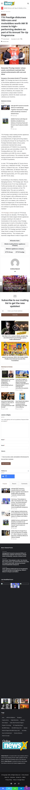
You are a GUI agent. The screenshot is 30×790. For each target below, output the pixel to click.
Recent (14, 483)
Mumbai (25, 727)
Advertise (12, 777)
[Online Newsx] (9, 3)
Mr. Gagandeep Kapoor (18, 725)
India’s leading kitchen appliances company (15, 244)
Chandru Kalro (15, 240)
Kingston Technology (6, 725)
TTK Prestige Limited (7, 212)
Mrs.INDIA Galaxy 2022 (17, 727)
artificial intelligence (10, 717)
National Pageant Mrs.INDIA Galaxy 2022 (11, 730)
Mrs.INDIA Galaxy (6, 727)
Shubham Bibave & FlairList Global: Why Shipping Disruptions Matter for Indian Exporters (14, 287)
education (22, 720)
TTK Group (9, 252)
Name (3, 439)
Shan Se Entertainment (7, 733)
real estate (24, 730)
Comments (24, 483)
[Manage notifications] (26, 786)
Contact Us (18, 777)
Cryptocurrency (5, 720)
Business (8, 11)
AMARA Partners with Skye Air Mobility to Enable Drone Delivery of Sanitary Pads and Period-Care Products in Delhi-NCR (19, 123)
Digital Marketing (14, 720)
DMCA (23, 777)
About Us (7, 777)
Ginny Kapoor (5, 722)
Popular (5, 483)
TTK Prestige (20, 252)
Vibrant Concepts (5, 735)
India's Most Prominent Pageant (17, 722)
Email (3, 445)
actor (3, 717)
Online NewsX (6, 39)
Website (3, 451)
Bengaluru (19, 717)
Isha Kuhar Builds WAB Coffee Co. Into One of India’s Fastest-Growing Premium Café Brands (7, 404)
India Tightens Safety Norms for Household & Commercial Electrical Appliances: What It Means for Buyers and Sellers (19, 514)
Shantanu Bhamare (18, 733)
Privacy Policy (9, 779)
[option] (15, 283)
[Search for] (28, 4)
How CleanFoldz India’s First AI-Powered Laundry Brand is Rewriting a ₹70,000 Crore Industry (22, 404)
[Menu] (2, 4)
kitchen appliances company (15, 249)
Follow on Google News (19, 779)
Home (3, 11)
